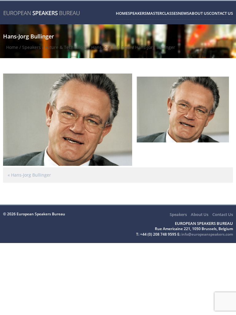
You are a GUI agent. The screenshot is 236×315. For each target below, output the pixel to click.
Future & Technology (66, 47)
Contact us (221, 13)
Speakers (137, 13)
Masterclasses (162, 13)
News (183, 13)
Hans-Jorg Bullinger (111, 47)
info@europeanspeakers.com (207, 234)
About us (199, 13)
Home (122, 13)
